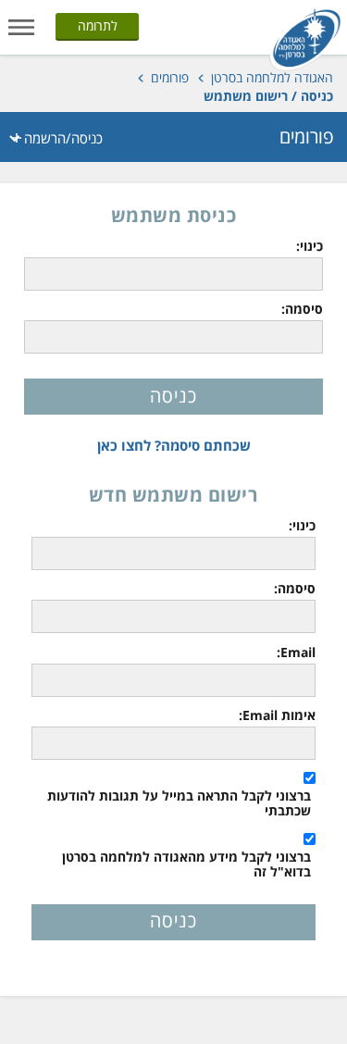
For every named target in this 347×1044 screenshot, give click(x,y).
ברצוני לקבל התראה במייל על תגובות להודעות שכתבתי (179, 803)
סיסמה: (301, 309)
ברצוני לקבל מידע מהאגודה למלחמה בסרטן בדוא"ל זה (186, 864)
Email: (296, 652)
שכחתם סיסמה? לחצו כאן (174, 445)
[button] (21, 26)
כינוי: (309, 246)
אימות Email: (277, 715)
